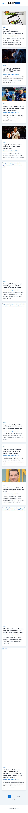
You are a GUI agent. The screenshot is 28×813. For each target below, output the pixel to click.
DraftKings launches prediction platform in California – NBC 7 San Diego (13, 31)
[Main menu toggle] (3, 3)
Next (14, 799)
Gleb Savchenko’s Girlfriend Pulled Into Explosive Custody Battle (13, 489)
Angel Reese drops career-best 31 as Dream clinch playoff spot (12, 146)
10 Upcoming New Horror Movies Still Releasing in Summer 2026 (12, 70)
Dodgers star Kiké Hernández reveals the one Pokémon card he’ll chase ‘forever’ (13, 108)
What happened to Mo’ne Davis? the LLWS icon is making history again (12, 451)
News (4, 27)
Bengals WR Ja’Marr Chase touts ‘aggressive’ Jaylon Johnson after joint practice (12, 285)
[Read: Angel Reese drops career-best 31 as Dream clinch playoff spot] (14, 132)
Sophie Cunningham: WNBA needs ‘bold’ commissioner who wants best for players (12, 426)
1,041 (18, 796)
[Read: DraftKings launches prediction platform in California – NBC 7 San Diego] (14, 17)
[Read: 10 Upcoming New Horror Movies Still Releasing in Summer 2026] (14, 56)
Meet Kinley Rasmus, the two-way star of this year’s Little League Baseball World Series (13, 630)
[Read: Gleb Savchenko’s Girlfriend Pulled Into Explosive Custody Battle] (14, 475)
